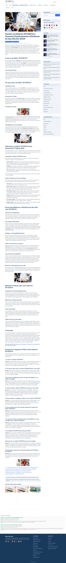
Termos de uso (46, 123)
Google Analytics (18, 267)
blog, (13, 132)
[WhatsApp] (19, 541)
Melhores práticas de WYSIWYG (10, 472)
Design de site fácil (17, 469)
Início (7, 5)
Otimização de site (18, 472)
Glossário (7, 7)
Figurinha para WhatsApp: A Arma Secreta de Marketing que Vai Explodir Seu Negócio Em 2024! (22, 477)
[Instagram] (6, 541)
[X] (10, 541)
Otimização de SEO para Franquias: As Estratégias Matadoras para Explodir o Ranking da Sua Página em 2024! (22, 480)
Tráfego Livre (35, 555)
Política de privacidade (47, 121)
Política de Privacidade (51, 543)
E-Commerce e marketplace (48, 88)
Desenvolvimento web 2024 (10, 469)
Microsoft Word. (11, 91)
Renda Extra (35, 550)
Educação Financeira (36, 553)
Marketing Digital (15, 5)
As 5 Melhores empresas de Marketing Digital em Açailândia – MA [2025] (53, 54)
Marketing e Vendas (36, 557)
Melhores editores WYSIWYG (26, 470)
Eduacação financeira (47, 92)
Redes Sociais (45, 5)
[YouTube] (14, 541)
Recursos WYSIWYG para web (26, 472)
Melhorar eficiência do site (17, 470)
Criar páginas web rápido (34, 467)
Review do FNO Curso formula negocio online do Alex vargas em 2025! (53, 36)
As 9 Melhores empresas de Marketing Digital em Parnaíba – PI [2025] (53, 49)
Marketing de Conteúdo (24, 5)
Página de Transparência (48, 131)
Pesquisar (57, 15)
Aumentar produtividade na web (12, 467)
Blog (10, 5)
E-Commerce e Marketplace (37, 548)
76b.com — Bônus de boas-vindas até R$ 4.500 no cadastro (12, 524)
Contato (45, 127)
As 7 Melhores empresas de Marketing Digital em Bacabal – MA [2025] (53, 44)
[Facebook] (8, 541)
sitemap (45, 129)
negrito (33, 73)
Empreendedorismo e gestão (48, 94)
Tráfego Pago (39, 5)
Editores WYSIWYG (24, 469)
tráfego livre (45, 109)
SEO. (13, 230)
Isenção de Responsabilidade (53, 546)
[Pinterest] (12, 541)
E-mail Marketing (52, 5)
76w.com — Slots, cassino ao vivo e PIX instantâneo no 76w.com (12, 517)
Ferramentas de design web (32, 469)
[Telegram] (21, 541)
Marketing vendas (46, 103)
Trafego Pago (46, 111)
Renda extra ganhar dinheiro (48, 107)
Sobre (12, 7)
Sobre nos (45, 125)
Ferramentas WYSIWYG (9, 470)
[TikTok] (17, 541)
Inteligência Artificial (32, 5)
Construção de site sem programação (23, 467)
